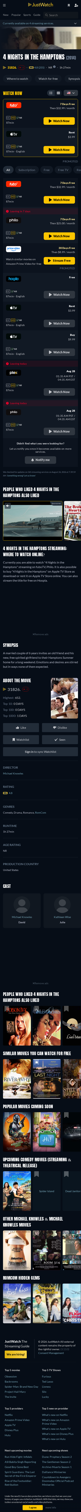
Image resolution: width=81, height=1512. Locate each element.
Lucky (45, 1396)
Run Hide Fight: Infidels (18, 1456)
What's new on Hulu (54, 1439)
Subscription (26, 170)
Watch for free (48, 78)
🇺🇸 (69, 92)
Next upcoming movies (18, 1450)
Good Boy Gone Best (17, 1467)
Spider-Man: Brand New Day (21, 1386)
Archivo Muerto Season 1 (57, 1467)
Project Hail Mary (15, 1391)
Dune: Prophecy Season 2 (57, 1456)
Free (47, 170)
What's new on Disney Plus (57, 1433)
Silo (44, 1391)
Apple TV (10, 1425)
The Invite (10, 1396)
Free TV (63, 170)
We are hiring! (16, 1354)
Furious (46, 1376)
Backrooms (11, 1381)
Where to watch (17, 78)
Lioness (46, 1386)
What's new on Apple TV (56, 1428)
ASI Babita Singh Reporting (20, 1461)
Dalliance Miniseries (54, 1472)
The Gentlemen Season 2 (56, 1461)
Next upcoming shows (55, 1450)
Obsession (11, 1376)
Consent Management (51, 1353)
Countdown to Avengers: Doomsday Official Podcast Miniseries (58, 1480)
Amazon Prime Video (17, 1419)
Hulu (8, 1435)
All (8, 170)
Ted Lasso (47, 1381)
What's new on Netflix (55, 1414)
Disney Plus (11, 1430)
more (40, 533)
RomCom (40, 812)
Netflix (9, 1414)
